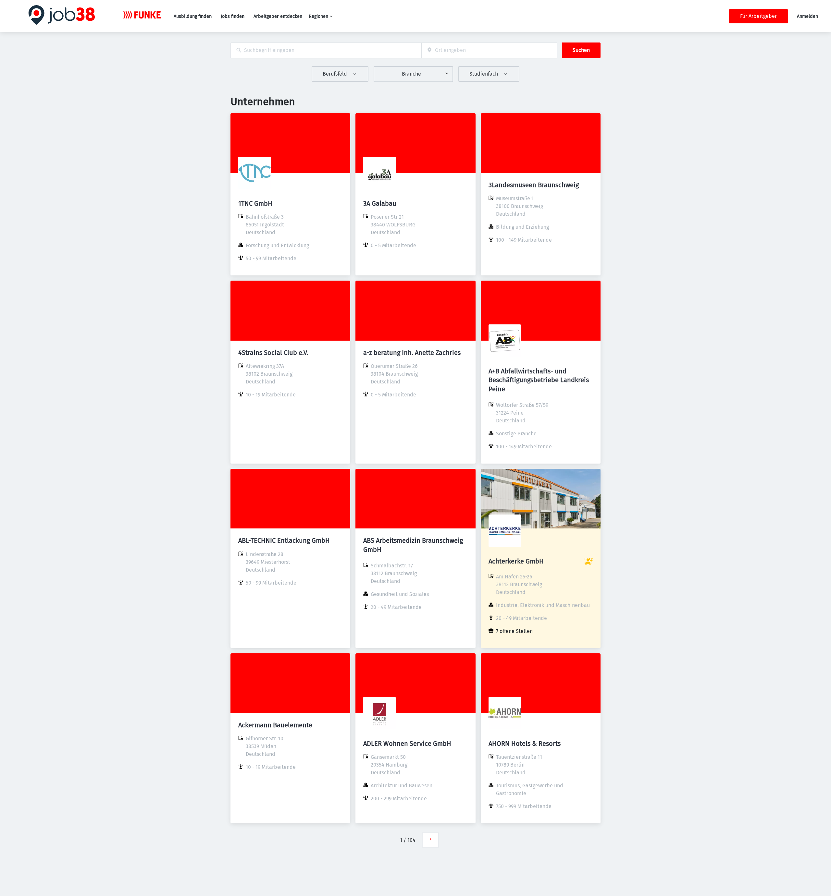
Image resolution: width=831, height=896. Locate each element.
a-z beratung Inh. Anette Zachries (412, 353)
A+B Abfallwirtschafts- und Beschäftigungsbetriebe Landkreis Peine (539, 380)
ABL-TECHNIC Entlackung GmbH (284, 540)
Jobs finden (232, 16)
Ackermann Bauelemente (275, 725)
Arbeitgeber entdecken (278, 16)
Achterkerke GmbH (516, 561)
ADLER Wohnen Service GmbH (407, 743)
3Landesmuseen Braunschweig (534, 185)
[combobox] (326, 50)
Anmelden (807, 16)
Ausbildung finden (193, 16)
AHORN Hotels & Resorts (525, 743)
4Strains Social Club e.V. (273, 353)
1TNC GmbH (255, 203)
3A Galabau (379, 203)
